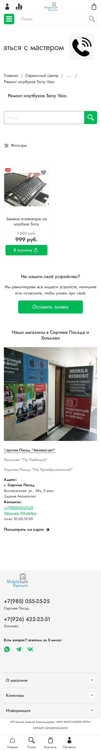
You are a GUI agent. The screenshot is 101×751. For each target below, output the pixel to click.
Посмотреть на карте (24, 529)
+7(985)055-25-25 (18, 507)
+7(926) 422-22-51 (27, 619)
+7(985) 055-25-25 (27, 601)
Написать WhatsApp (20, 513)
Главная (11, 75)
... (69, 75)
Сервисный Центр (41, 75)
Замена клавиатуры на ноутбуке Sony (26, 221)
